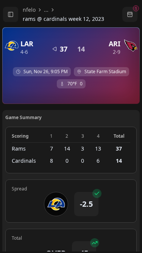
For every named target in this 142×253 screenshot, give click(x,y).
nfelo (29, 9)
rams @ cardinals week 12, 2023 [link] (63, 18)
